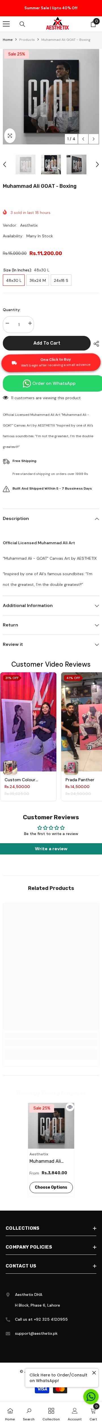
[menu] (6, 25)
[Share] (95, 345)
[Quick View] (70, 1108)
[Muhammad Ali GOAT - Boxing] (51, 1127)
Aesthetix (29, 226)
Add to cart (46, 344)
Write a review (51, 850)
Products (27, 41)
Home (8, 41)
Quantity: (12, 311)
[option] (51, 9)
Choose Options (51, 1189)
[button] (83, 141)
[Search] (22, 26)
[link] (51, 1044)
